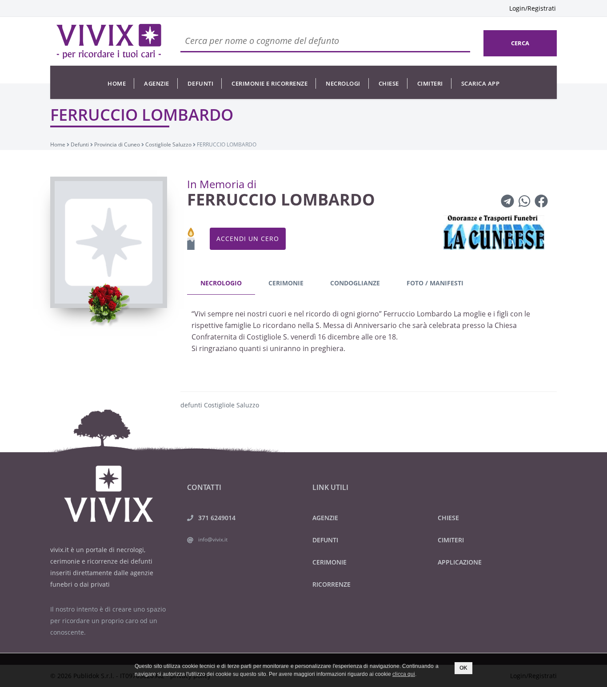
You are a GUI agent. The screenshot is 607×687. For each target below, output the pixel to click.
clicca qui (403, 674)
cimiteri (430, 83)
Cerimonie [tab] (286, 283)
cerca (520, 43)
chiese (389, 83)
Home (117, 83)
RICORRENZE (331, 584)
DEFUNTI (325, 540)
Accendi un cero (247, 238)
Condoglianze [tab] (355, 283)
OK (463, 668)
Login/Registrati (532, 8)
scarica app (480, 83)
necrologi (343, 83)
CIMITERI (451, 540)
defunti (201, 83)
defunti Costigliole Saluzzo (219, 405)
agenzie (156, 83)
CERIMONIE (329, 562)
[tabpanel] (369, 333)
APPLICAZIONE (460, 562)
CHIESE (448, 517)
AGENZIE (325, 517)
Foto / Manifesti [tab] (435, 283)
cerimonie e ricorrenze (269, 83)
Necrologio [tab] (221, 283)
